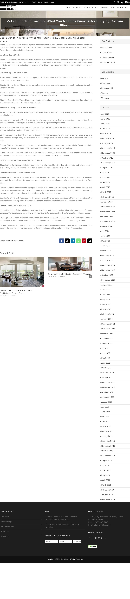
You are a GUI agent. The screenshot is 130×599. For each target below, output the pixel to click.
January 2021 (107, 436)
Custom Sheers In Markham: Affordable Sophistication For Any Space (62, 518)
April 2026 (105, 128)
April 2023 (105, 304)
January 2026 (107, 143)
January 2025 (107, 202)
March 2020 (106, 485)
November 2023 (108, 270)
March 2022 (106, 368)
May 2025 (105, 182)
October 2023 (107, 275)
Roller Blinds (106, 47)
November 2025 (108, 153)
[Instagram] (92, 538)
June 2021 (105, 412)
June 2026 (105, 119)
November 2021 (108, 387)
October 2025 (107, 158)
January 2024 (107, 260)
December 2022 (108, 324)
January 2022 (107, 377)
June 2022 (105, 353)
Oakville (104, 78)
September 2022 (108, 338)
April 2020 (105, 480)
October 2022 (107, 333)
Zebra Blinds (106, 52)
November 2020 (108, 446)
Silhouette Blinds (108, 57)
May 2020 (105, 475)
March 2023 (106, 309)
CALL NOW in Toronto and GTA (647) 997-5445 (18, 2)
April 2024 (105, 246)
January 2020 (107, 495)
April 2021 (105, 421)
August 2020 (106, 460)
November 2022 (108, 329)
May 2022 (105, 358)
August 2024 (106, 226)
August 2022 (106, 343)
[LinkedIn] (102, 538)
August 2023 (106, 285)
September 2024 (108, 221)
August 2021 (106, 402)
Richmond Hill (107, 88)
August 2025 (106, 167)
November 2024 (108, 211)
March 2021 (106, 426)
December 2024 (108, 207)
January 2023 (107, 319)
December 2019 (108, 499)
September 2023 (108, 280)
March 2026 (106, 133)
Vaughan (105, 98)
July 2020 (105, 465)
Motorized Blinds (108, 62)
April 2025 (105, 187)
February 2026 (107, 138)
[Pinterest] (99, 538)
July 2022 (105, 348)
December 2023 (108, 265)
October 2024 (107, 216)
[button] (1, 276)
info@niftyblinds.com (46, 2)
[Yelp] (105, 538)
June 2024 (105, 236)
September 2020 (108, 455)
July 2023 (105, 290)
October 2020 (107, 451)
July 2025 (105, 172)
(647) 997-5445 (101, 522)
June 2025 (105, 177)
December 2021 (108, 382)
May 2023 (105, 299)
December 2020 (108, 441)
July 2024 (105, 231)
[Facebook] (89, 538)
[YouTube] (95, 538)
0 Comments (13, 296)
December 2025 (108, 148)
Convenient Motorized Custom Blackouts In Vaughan (69, 274)
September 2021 (108, 397)
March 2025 (106, 192)
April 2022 (105, 363)
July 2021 (105, 407)
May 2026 (105, 124)
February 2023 (107, 314)
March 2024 (106, 250)
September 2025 (108, 163)
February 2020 (107, 490)
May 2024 (105, 241)
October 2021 (107, 392)
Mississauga (106, 83)
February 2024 (107, 255)
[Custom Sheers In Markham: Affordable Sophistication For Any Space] (22, 258)
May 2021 (105, 416)
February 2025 (107, 197)
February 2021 (107, 431)
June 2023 (105, 294)
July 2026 (105, 114)
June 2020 (105, 470)
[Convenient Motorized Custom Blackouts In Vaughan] (70, 258)
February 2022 (107, 373)
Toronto (104, 93)
